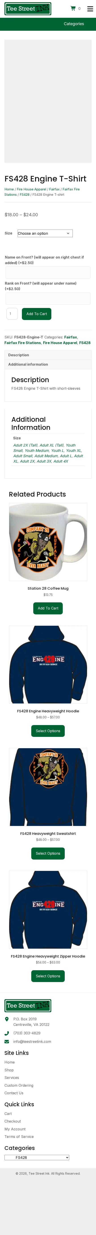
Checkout (12, 1121)
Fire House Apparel (31, 189)
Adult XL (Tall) (51, 445)
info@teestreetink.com (32, 1041)
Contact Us (13, 1093)
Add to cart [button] (48, 608)
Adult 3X (44, 461)
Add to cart (36, 314)
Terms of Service (19, 1136)
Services (11, 1077)
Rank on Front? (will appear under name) (41, 286)
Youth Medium (37, 450)
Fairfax (54, 189)
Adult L (66, 456)
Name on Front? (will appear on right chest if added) (44, 260)
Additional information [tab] (28, 364)
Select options (48, 731)
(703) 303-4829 (26, 1033)
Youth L (57, 450)
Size (8, 233)
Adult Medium (46, 456)
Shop (9, 1070)
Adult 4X (60, 461)
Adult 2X (27, 461)
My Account (14, 1129)
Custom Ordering (18, 1085)
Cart (8, 1113)
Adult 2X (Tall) (25, 445)
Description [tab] (18, 355)
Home (9, 189)
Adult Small (22, 456)
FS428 (24, 195)
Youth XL (73, 450)
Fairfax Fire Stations (22, 342)
